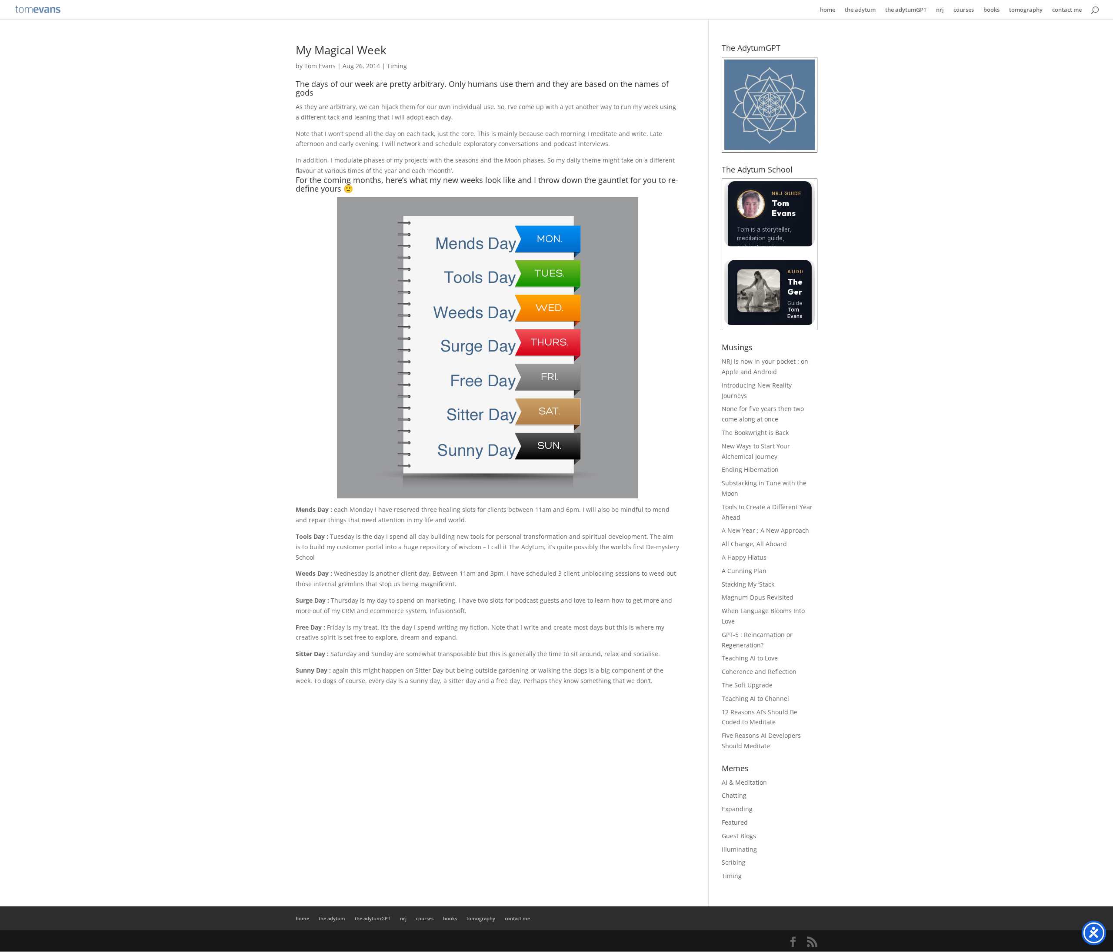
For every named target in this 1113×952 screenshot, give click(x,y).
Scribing (734, 862)
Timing (397, 66)
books (991, 10)
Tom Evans (320, 66)
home (827, 10)
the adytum (860, 10)
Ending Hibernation (750, 469)
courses (963, 10)
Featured (735, 822)
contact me (1067, 10)
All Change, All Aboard (754, 544)
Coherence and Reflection (759, 671)
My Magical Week (341, 50)
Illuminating (739, 849)
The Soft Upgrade (747, 685)
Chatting (734, 795)
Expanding (737, 809)
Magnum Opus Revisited (757, 597)
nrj (940, 10)
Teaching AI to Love (750, 658)
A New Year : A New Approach (765, 530)
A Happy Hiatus (744, 557)
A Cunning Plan (744, 571)
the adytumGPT (905, 10)
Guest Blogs (739, 836)
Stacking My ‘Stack (748, 584)
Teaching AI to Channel (755, 698)
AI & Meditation (744, 782)
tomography (1026, 10)
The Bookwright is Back (755, 432)
